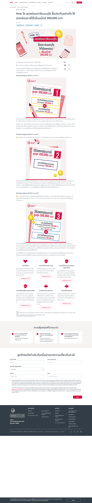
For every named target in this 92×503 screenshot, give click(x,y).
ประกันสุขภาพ (57, 410)
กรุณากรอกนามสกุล (51, 359)
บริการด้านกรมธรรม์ (72, 416)
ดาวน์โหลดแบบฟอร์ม (72, 423)
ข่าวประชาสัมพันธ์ (31, 413)
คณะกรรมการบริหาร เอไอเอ (33, 415)
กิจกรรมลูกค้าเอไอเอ (45, 416)
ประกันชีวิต (57, 413)
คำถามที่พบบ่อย (71, 414)
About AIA (50, 2)
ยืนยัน (77, 397)
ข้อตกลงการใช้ (40, 431)
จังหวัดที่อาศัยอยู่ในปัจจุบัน (15, 366)
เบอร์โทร (12, 373)
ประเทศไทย (13, 415)
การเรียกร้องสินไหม (72, 419)
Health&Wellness (32, 2)
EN (68, 2)
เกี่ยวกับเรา (30, 410)
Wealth (39, 2)
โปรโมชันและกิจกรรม (23, 2)
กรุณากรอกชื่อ (13, 359)
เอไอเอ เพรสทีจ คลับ (45, 410)
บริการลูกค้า (44, 2)
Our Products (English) (60, 422)
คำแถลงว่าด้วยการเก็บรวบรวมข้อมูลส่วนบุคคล (52, 431)
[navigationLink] (11, 2)
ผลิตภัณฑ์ (16, 2)
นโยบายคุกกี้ (62, 431)
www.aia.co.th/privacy (17, 389)
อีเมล (48, 373)
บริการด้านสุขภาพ (72, 421)
